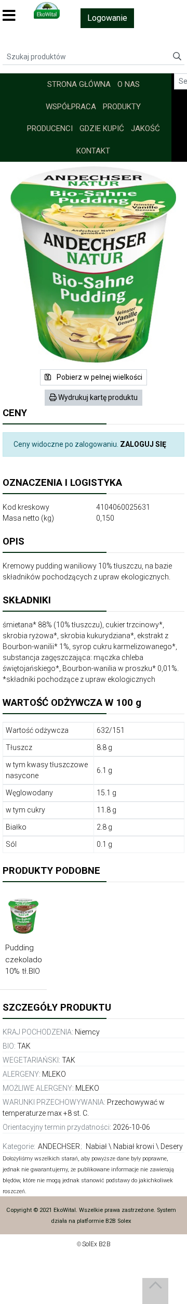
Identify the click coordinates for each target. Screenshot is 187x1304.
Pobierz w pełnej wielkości (98, 377)
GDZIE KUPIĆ (101, 128)
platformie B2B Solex (104, 1221)
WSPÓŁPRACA (71, 106)
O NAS (128, 84)
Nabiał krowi (133, 1146)
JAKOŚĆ (145, 128)
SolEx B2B (96, 1244)
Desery (172, 1146)
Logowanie (107, 18)
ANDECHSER (59, 1146)
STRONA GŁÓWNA (79, 84)
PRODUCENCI (50, 128)
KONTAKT (93, 151)
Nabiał (96, 1146)
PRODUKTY (122, 106)
